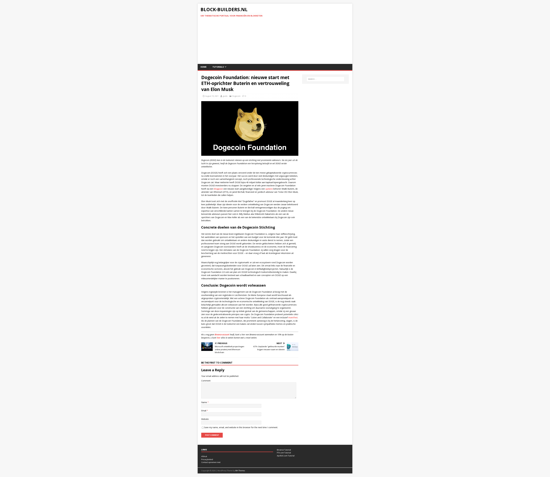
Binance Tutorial (284, 449)
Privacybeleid (207, 459)
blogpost (218, 188)
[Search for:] (325, 79)
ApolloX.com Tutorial (285, 455)
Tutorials (218, 66)
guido (225, 96)
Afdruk (204, 456)
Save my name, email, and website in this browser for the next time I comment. (241, 427)
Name (204, 402)
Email (204, 410)
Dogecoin (236, 96)
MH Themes (240, 470)
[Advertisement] (275, 42)
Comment (206, 380)
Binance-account (222, 334)
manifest (293, 317)
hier (218, 337)
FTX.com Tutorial (284, 452)
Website (205, 419)
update (269, 188)
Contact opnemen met (210, 462)
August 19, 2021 (212, 96)
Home (204, 66)
